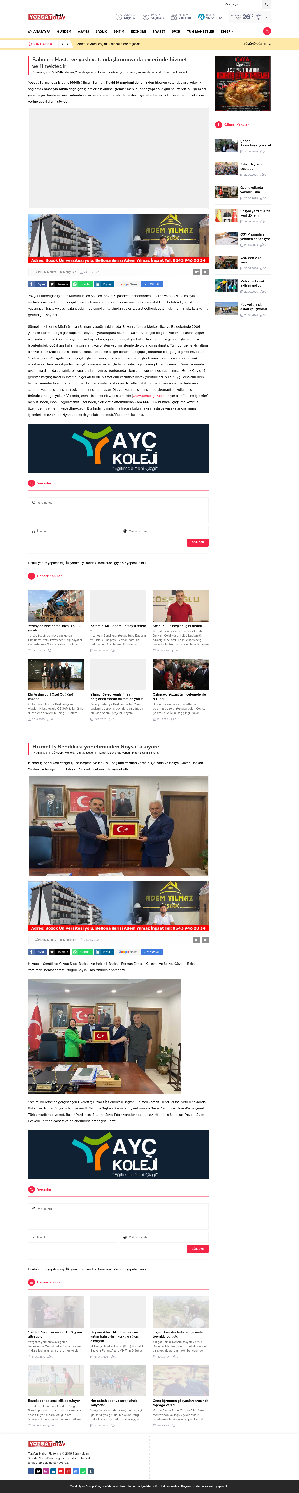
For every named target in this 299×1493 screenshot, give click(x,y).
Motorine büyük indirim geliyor (252, 283)
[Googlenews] (76, 1471)
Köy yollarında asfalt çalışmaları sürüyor (253, 309)
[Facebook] (31, 1471)
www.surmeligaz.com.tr (151, 396)
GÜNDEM (57, 72)
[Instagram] (46, 1471)
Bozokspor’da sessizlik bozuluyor (54, 1401)
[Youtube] (61, 1471)
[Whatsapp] (83, 1471)
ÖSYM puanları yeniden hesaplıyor (255, 236)
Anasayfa (42, 72)
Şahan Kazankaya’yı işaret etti (255, 145)
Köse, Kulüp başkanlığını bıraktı (177, 626)
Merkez (69, 72)
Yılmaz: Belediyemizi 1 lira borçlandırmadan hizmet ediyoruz (116, 696)
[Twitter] (38, 1471)
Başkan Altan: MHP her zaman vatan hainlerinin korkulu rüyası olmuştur (115, 1336)
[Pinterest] (68, 1471)
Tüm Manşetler (84, 72)
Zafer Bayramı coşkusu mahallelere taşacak (108, 44)
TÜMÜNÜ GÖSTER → (257, 44)
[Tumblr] (91, 1471)
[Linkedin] (53, 1471)
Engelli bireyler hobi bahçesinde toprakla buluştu (178, 1334)
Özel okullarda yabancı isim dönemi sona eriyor (255, 192)
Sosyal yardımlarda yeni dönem (255, 213)
